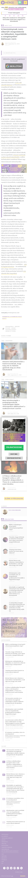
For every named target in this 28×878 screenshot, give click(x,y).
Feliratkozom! (14, 447)
